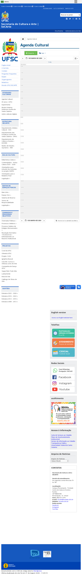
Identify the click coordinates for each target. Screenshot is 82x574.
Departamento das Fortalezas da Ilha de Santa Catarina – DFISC (9, 134)
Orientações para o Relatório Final (8, 175)
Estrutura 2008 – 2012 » (10, 302)
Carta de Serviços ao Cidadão (61, 435)
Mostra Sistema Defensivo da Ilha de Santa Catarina (9, 109)
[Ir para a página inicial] (22, 39)
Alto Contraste (59, 8)
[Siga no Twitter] (70, 19)
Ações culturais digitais (9, 114)
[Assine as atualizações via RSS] (80, 19)
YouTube (55, 509)
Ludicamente (6, 274)
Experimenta (6, 105)
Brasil (6, 2)
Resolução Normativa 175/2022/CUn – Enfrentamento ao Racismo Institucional (9, 235)
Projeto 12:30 (6, 256)
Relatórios (5, 82)
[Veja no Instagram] (76, 19)
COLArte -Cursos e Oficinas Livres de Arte (9, 263)
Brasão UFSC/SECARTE (9, 85)
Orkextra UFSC (7, 253)
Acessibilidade (47, 8)
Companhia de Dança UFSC (9, 267)
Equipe (4, 77)
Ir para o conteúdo (6, 6)
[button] (66, 220)
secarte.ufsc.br (63, 501)
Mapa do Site (69, 8)
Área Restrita (59, 31)
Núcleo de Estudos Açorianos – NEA (8, 147)
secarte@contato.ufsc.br (65, 499)
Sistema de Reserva (8, 198)
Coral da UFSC (6, 251)
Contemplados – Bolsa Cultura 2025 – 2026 (9, 163)
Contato (4, 71)
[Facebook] (63, 379)
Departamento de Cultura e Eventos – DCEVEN (8, 141)
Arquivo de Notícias (58, 459)
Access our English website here (62, 318)
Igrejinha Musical (7, 259)
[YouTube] (63, 392)
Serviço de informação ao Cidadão (63, 441)
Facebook (55, 505)
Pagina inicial (6, 65)
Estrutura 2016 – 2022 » (10, 296)
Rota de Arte (6, 276)
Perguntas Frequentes (9, 74)
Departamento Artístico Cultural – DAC (9, 129)
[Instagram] (63, 386)
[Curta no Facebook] (67, 19)
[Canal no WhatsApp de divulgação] (63, 373)
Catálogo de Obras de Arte (9, 280)
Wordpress (37, 571)
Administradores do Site (73, 31)
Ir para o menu (17, 6)
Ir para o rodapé (39, 6)
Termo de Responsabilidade (8, 201)
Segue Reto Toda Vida (9, 271)
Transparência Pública (58, 443)
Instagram (55, 507)
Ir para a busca (28, 6)
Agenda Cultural (7, 99)
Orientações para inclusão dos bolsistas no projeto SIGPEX (9, 169)
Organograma (6, 79)
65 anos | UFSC (7, 102)
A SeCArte (5, 68)
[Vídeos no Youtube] (73, 19)
